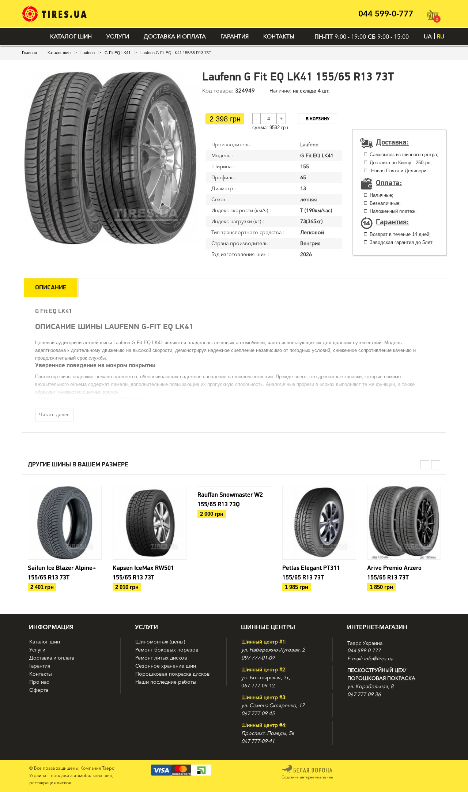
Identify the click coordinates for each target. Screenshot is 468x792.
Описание (51, 288)
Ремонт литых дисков (161, 657)
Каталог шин (71, 36)
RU (440, 36)
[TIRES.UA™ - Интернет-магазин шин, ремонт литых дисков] (54, 13)
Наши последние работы (165, 682)
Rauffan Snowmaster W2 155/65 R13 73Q (230, 499)
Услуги (117, 36)
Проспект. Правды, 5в (267, 733)
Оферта (38, 690)
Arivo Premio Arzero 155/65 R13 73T (394, 573)
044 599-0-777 (385, 14)
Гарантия (234, 36)
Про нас (39, 682)
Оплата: (389, 183)
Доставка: (392, 142)
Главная (29, 52)
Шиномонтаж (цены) (160, 641)
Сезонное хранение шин (165, 665)
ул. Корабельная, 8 (370, 686)
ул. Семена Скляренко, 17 (273, 705)
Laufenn (87, 52)
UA (428, 36)
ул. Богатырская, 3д (265, 677)
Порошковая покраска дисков (172, 674)
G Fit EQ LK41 (118, 52)
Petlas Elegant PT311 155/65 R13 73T (311, 573)
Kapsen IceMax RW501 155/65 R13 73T (143, 573)
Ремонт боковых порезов (167, 649)
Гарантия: (392, 222)
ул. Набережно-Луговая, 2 (273, 649)
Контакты (278, 36)
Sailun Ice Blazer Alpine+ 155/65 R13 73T (62, 573)
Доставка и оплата (175, 36)
